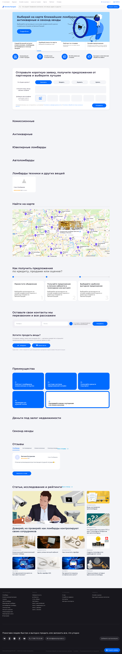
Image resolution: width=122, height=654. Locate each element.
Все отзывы (61, 449)
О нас (64, 595)
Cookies (76, 651)
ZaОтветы (35, 601)
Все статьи (66, 487)
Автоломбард (6, 601)
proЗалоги (35, 597)
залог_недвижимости (38, 605)
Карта (45, 2)
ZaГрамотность (36, 595)
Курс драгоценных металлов (100, 597)
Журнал (14, 2)
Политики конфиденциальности (52, 105)
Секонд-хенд (6, 607)
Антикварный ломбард (9, 605)
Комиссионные (40, 448)
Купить (98, 82)
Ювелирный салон (7, 613)
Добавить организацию (109, 638)
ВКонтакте (42, 345)
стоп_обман (36, 599)
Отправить (99, 105)
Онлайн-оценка (23, 2)
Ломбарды (16, 448)
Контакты (65, 599)
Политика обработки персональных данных (59, 651)
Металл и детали (7, 609)
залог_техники (36, 609)
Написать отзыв (21, 473)
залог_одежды (36, 607)
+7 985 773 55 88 (36, 638)
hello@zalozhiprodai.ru (56, 638)
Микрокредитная (7, 611)
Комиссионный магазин (9, 597)
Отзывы (59, 2)
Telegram (23, 345)
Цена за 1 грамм (36, 2)
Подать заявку (113, 6)
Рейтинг (51, 2)
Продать (61, 82)
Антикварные (27, 448)
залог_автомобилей (38, 603)
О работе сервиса (67, 597)
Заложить (43, 82)
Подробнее (24, 31)
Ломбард (5, 595)
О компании (6, 2)
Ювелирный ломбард (8, 603)
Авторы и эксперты (68, 601)
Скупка (4, 599)
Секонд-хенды (52, 448)
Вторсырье (5, 615)
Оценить (80, 82)
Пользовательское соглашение (89, 651)
